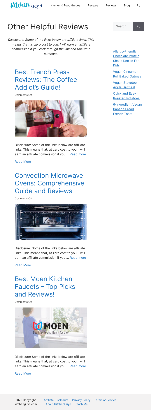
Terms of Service (105, 400)
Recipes (93, 5)
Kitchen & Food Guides (65, 5)
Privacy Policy (81, 400)
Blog (127, 5)
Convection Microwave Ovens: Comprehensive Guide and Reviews (49, 183)
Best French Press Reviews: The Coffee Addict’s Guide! (46, 79)
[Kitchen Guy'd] (25, 5)
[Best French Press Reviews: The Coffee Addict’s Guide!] (51, 135)
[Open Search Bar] (139, 5)
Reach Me (81, 404)
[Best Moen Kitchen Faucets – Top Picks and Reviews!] (51, 347)
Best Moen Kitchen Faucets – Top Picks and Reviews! (45, 286)
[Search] (138, 26)
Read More (23, 161)
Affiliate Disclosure (56, 400)
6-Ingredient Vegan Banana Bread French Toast (127, 109)
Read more (78, 154)
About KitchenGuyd (58, 404)
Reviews (111, 5)
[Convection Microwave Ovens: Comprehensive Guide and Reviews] (51, 239)
